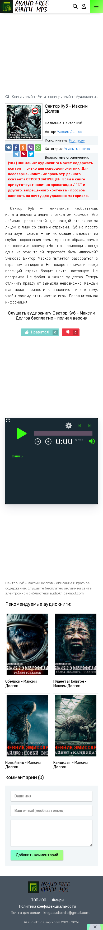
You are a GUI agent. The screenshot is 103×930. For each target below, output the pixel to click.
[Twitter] (31, 154)
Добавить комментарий (37, 855)
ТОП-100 (38, 900)
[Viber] (30, 147)
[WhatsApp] (38, 147)
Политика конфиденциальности (47, 906)
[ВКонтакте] (8, 147)
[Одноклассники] (23, 147)
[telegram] (16, 154)
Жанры (58, 900)
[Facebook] (16, 147)
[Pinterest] (24, 154)
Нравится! (43, 332)
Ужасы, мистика (77, 149)
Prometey (77, 140)
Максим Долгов (69, 132)
